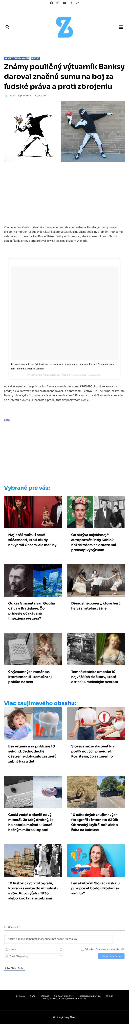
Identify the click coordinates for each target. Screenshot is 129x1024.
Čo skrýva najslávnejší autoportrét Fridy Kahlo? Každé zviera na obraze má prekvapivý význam (93, 542)
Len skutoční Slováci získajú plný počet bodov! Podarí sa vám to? (95, 888)
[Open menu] (121, 27)
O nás (32, 996)
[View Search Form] (7, 27)
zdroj (7, 420)
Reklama (20, 996)
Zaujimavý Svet (23, 95)
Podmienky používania (89, 996)
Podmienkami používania (107, 949)
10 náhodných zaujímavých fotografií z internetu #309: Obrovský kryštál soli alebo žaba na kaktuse (94, 822)
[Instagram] (58, 3)
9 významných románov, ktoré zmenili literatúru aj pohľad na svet (30, 677)
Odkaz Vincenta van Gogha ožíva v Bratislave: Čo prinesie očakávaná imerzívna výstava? (31, 611)
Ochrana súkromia (63, 996)
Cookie (109, 996)
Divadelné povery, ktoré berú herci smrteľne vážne (96, 606)
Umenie (35, 58)
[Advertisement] (63, 454)
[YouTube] (64, 3)
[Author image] (6, 96)
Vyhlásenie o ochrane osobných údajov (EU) (64, 999)
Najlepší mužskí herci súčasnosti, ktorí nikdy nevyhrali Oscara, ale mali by (32, 540)
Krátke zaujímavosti (17, 58)
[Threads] (71, 3)
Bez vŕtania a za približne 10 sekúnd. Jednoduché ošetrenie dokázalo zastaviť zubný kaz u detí (32, 754)
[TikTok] (77, 3)
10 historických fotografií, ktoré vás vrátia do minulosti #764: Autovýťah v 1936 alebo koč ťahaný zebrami (33, 890)
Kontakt (44, 996)
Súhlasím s (102, 949)
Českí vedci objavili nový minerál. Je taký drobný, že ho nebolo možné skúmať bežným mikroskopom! (30, 822)
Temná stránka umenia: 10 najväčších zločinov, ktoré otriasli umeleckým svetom (94, 677)
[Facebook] (51, 3)
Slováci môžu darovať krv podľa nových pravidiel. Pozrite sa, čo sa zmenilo (93, 751)
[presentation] (33, 512)
